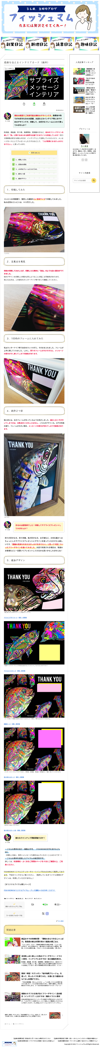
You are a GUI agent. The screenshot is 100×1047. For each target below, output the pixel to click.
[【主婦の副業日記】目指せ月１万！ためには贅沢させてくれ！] (13, 43)
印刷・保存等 (21, 671)
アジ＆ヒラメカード (10, 671)
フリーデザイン (10, 898)
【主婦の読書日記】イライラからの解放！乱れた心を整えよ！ (36, 1041)
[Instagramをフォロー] (47, 914)
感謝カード (7, 724)
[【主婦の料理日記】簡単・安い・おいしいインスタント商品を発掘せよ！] (38, 43)
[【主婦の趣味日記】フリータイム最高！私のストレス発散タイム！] (87, 43)
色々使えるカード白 (10, 830)
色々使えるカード (9, 777)
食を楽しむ (20, 898)
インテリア (30, 898)
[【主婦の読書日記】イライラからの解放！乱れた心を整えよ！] (62, 43)
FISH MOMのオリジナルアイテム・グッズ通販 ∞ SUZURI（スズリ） (30, 890)
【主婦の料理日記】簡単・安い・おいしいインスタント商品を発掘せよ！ (75, 1038)
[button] (44, 104)
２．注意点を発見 (20, 164)
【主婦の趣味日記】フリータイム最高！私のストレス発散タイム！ (77, 1041)
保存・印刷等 (23, 617)
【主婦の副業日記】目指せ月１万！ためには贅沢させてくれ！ (32, 1038)
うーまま (84, 146)
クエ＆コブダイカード (11, 617)
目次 (32, 153)
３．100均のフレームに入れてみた (26, 169)
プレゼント (39, 898)
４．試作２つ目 (20, 174)
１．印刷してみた (20, 160)
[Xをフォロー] (43, 914)
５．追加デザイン (20, 178)
